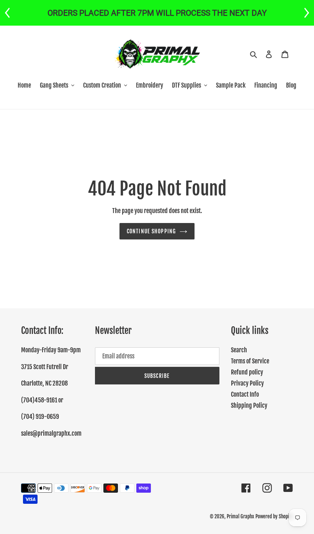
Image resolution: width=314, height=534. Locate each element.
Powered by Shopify (274, 516)
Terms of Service (250, 361)
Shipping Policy (249, 405)
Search (239, 350)
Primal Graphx (240, 516)
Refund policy (247, 372)
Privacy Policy (247, 383)
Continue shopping (151, 231)
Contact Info (245, 394)
